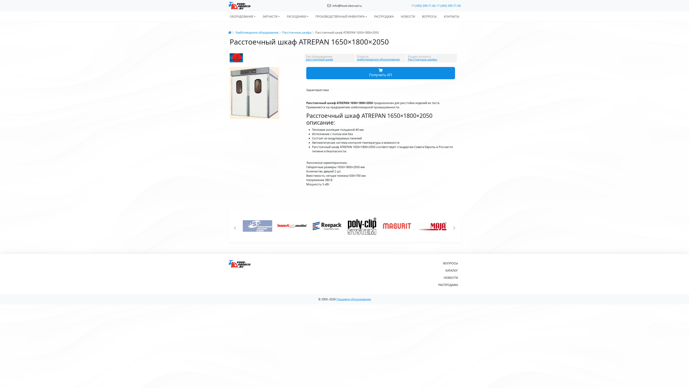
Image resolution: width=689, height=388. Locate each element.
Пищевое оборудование (353, 299)
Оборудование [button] (241, 17)
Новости (408, 17)
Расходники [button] (296, 17)
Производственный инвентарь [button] (340, 17)
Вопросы (429, 17)
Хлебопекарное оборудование (256, 32)
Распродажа (384, 17)
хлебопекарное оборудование (378, 59)
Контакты (451, 17)
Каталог (452, 270)
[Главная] (265, 5)
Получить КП (380, 74)
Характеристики (317, 90)
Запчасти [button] (270, 17)
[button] (276, 70)
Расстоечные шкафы (296, 32)
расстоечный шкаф (319, 59)
